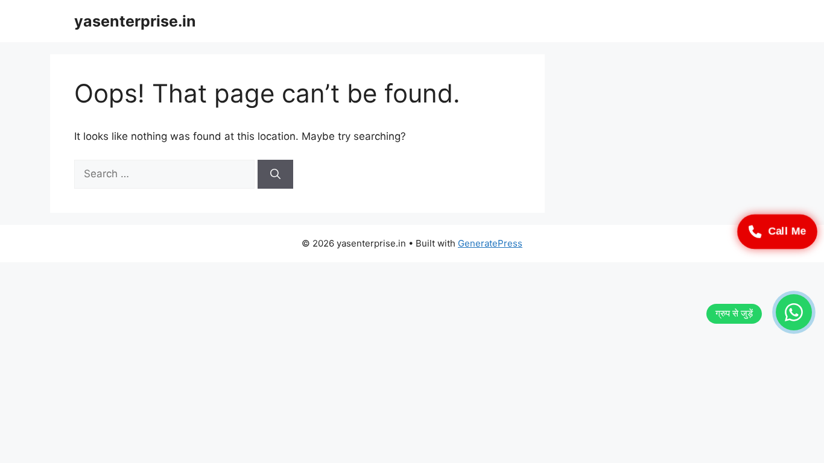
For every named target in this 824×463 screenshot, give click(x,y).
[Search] (275, 174)
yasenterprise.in (135, 21)
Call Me (787, 231)
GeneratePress (490, 243)
